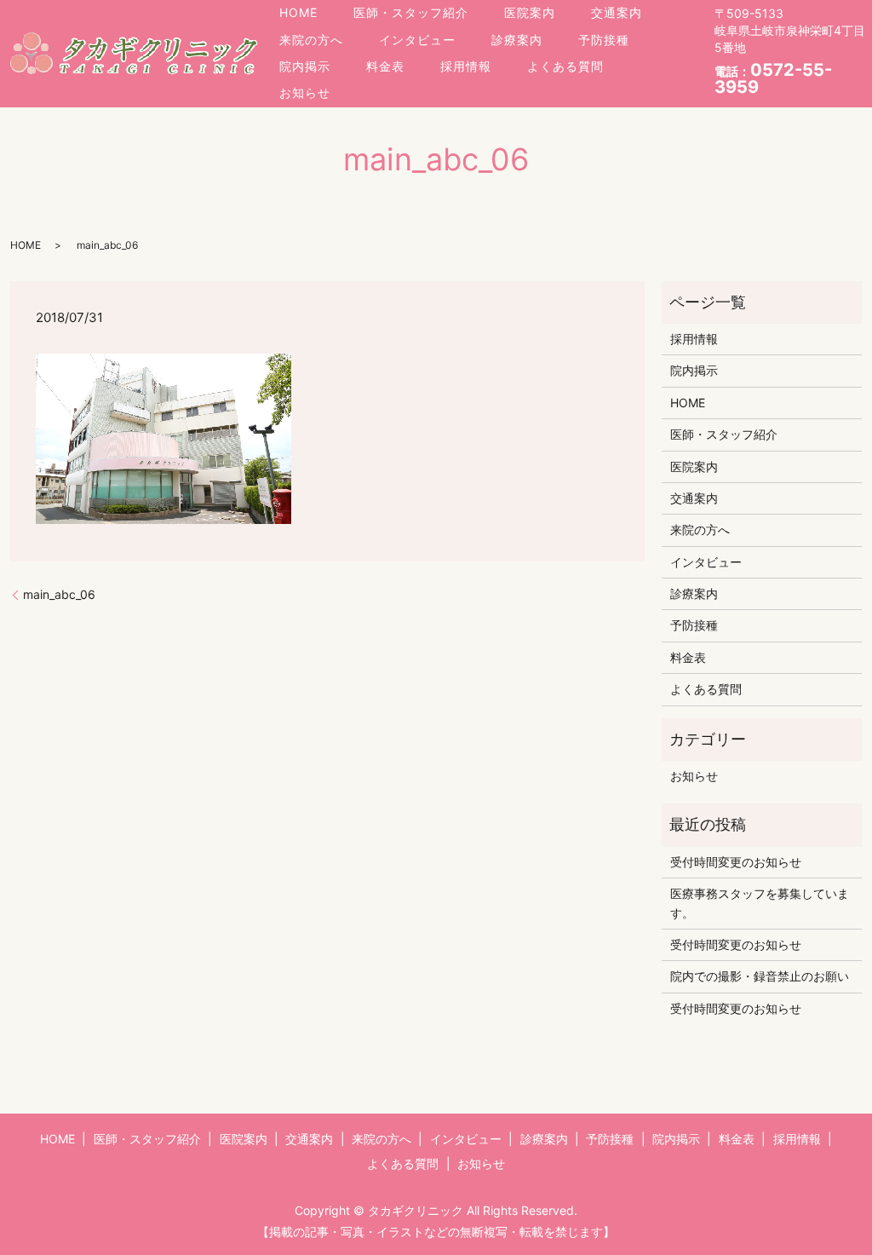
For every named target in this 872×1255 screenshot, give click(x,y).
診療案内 (516, 39)
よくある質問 (565, 66)
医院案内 (529, 12)
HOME (298, 12)
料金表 (385, 66)
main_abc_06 (59, 594)
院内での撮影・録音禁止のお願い (759, 976)
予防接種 (603, 39)
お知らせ (304, 92)
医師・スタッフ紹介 (410, 12)
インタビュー (417, 39)
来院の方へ (311, 39)
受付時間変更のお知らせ (735, 862)
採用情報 (465, 66)
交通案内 (616, 12)
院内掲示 (304, 66)
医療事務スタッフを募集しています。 (759, 902)
